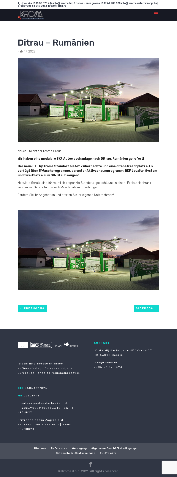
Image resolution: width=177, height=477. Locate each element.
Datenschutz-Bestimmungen (75, 453)
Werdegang (79, 448)
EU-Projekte (108, 453)
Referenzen (59, 448)
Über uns (40, 448)
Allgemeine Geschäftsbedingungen (114, 448)
